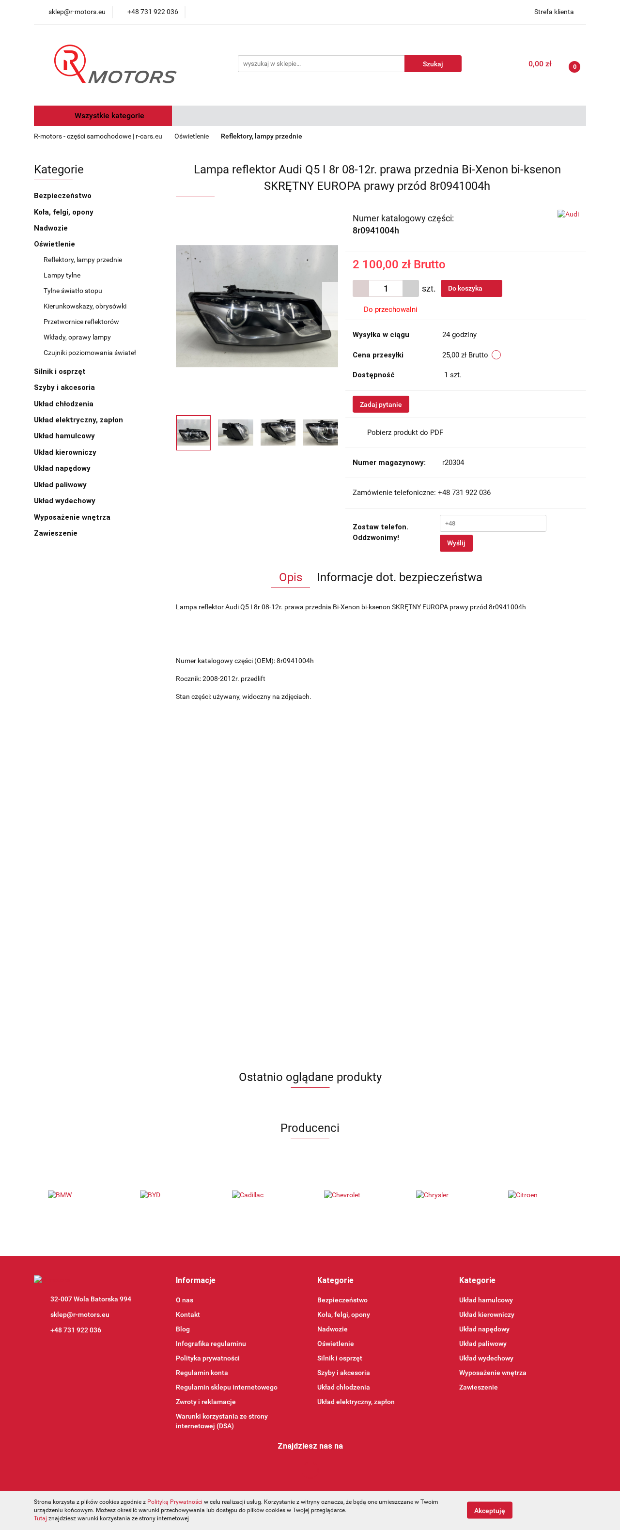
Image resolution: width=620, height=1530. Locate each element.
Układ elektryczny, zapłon (79, 420)
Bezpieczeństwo (63, 195)
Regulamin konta (202, 1372)
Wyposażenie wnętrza (73, 517)
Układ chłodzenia (64, 404)
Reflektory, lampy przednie (83, 259)
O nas (184, 1300)
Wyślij (456, 543)
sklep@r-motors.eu (79, 1314)
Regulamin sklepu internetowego (227, 1387)
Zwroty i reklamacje (206, 1402)
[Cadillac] (264, 1195)
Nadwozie (52, 228)
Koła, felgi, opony (64, 212)
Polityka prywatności (208, 1358)
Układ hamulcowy (65, 436)
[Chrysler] (448, 1195)
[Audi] (568, 214)
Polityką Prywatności (174, 1502)
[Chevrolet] (356, 1195)
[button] (196, 1281)
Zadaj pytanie (381, 404)
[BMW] (80, 1195)
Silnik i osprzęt (61, 371)
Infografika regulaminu (211, 1343)
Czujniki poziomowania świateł (90, 352)
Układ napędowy (63, 468)
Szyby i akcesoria (65, 387)
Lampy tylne (62, 275)
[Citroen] (540, 1195)
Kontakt (188, 1314)
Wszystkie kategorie (108, 115)
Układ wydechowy (65, 500)
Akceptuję (489, 1511)
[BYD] (172, 1195)
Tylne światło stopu (73, 290)
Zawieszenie (56, 533)
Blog (183, 1329)
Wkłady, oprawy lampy (77, 337)
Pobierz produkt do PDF (405, 432)
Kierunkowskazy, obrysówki (85, 306)
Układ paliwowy (61, 484)
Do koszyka (466, 288)
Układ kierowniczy (66, 452)
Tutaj (40, 1518)
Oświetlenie (55, 244)
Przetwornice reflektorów (81, 321)
